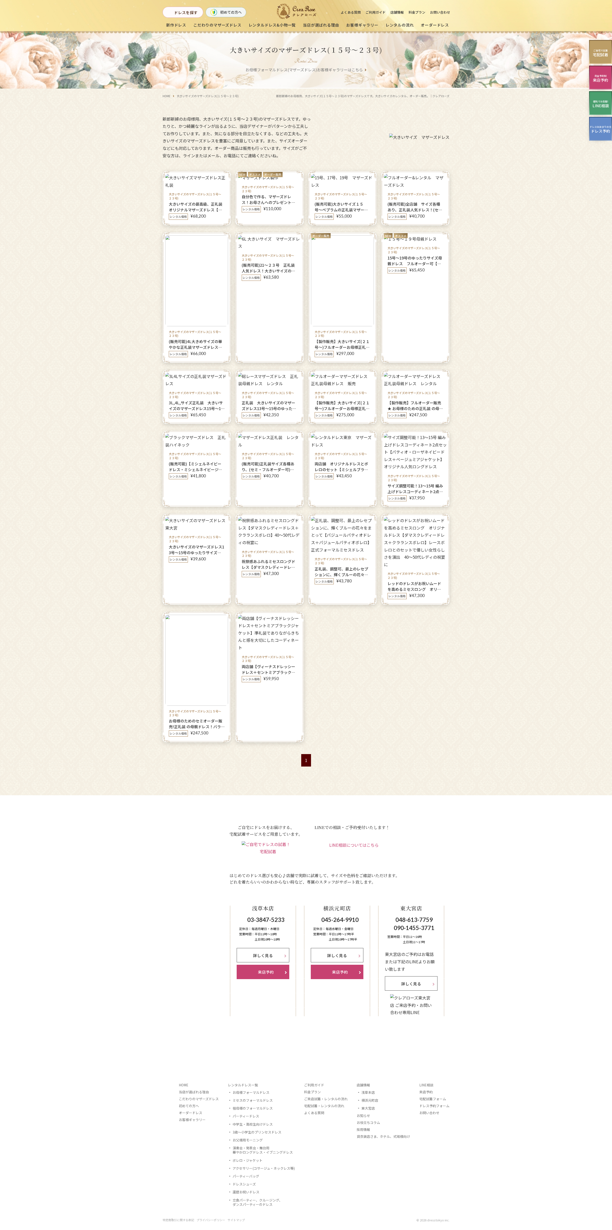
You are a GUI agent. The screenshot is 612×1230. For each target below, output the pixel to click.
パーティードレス (246, 1116)
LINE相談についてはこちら (354, 845)
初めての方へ (231, 12)
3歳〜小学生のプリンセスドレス (257, 1132)
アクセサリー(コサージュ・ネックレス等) (264, 1168)
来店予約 (426, 1091)
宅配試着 (268, 851)
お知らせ (363, 1115)
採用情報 (363, 1129)
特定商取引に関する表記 (178, 1220)
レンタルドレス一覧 (243, 1085)
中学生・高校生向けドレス (253, 1124)
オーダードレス (190, 1112)
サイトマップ (236, 1220)
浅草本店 (368, 1092)
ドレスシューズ (244, 1184)
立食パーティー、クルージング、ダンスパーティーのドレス (257, 1202)
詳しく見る (263, 955)
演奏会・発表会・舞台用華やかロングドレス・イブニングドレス (263, 1150)
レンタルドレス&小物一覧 (272, 25)
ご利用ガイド (376, 12)
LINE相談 (426, 1085)
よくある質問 (351, 12)
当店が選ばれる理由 (321, 25)
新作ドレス (176, 25)
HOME (166, 96)
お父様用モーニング (248, 1140)
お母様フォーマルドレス (251, 1092)
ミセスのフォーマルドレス (253, 1100)
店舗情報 (397, 12)
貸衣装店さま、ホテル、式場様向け (383, 1136)
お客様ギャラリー (362, 25)
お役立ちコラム (368, 1122)
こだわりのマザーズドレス (217, 25)
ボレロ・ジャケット (247, 1160)
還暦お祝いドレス (246, 1192)
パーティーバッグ (246, 1176)
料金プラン (417, 12)
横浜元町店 (369, 1100)
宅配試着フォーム (432, 1098)
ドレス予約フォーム (434, 1105)
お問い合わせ (440, 12)
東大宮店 (368, 1108)
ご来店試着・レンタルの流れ (326, 1098)
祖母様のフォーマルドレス (253, 1108)
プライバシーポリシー (211, 1220)
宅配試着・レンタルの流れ (324, 1105)
